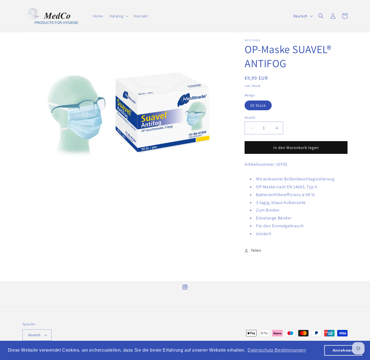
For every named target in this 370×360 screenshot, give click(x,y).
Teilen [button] (256, 250)
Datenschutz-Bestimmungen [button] (277, 350)
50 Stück (258, 105)
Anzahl (250, 117)
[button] (118, 16)
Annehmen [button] (343, 350)
